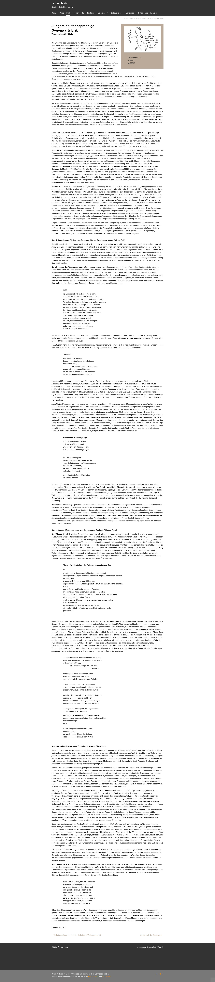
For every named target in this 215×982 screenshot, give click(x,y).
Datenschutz (93, 977)
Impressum (106, 977)
